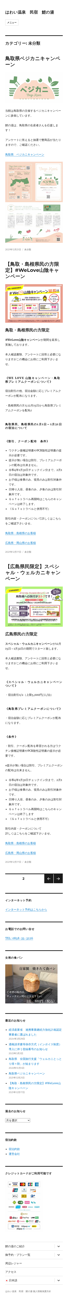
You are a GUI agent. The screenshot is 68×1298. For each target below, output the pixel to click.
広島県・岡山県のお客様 (20, 543)
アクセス (10, 1272)
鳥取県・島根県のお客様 (20, 533)
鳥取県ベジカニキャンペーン (27, 1073)
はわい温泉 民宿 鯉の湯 (29, 12)
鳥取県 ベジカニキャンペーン (24, 154)
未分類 (27, 249)
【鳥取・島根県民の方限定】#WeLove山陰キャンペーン (32, 270)
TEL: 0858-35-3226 (19, 938)
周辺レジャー (13, 1263)
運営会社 (14, 1154)
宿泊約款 (14, 1149)
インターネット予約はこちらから (26, 909)
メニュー (12, 22)
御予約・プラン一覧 (17, 1254)
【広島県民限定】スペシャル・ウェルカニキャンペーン (33, 572)
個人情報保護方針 (42, 1291)
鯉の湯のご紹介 (15, 1246)
